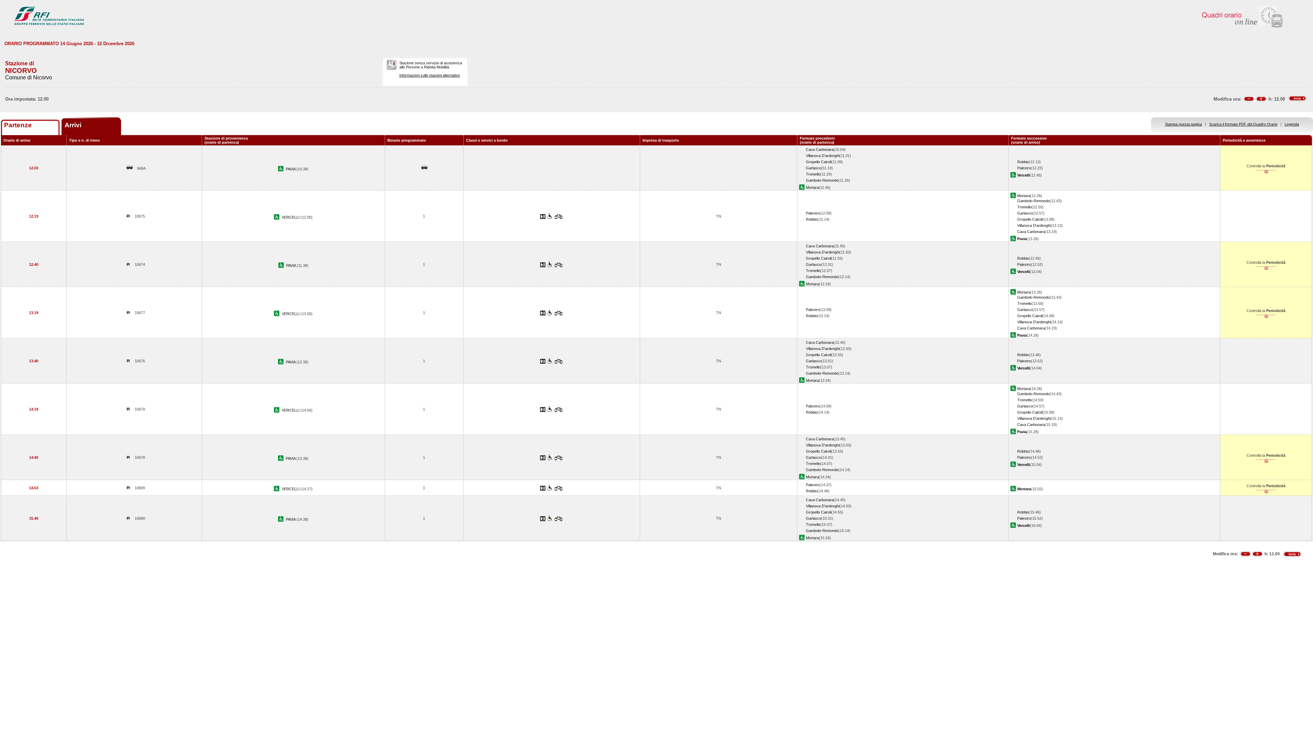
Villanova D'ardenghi (822, 156)
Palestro (1024, 168)
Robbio (1023, 162)
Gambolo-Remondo (822, 180)
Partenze (18, 125)
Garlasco (813, 168)
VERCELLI (291, 217)
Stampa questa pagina (1183, 124)
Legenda (1292, 124)
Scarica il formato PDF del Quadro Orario (1243, 124)
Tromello (813, 174)
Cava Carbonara (820, 149)
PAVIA (291, 169)
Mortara (812, 187)
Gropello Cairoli (818, 162)
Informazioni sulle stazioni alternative (429, 75)
